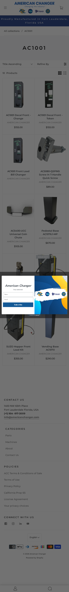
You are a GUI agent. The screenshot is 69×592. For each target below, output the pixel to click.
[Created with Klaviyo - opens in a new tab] (34, 315)
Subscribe (18, 305)
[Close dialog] (65, 277)
